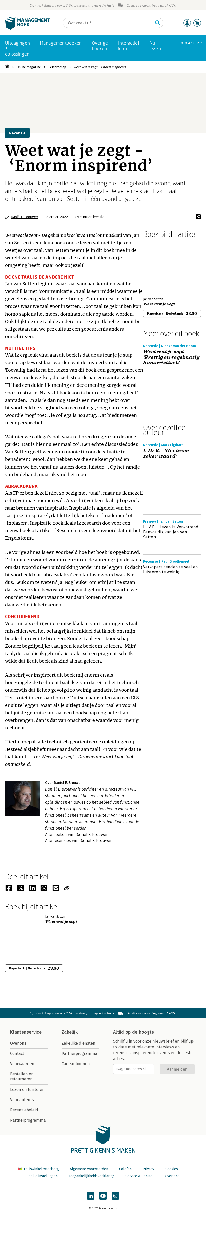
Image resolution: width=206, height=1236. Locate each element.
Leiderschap (57, 67)
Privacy (148, 1169)
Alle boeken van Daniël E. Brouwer (76, 834)
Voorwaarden (22, 1063)
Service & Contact (139, 1176)
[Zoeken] (157, 23)
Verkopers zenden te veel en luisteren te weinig (170, 569)
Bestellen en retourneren (22, 1077)
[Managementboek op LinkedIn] (90, 1196)
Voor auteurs (22, 1099)
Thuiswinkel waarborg (41, 1169)
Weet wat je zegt (21, 235)
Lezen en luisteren (27, 1089)
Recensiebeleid (24, 1110)
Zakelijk (70, 1032)
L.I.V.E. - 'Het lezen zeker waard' (166, 453)
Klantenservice (26, 1032)
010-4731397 (191, 43)
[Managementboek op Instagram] (115, 1196)
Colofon (125, 1169)
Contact (17, 1053)
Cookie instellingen (42, 1176)
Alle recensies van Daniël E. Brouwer (78, 840)
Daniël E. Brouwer (24, 217)
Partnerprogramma (28, 1120)
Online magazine (29, 67)
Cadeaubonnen (76, 1063)
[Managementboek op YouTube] (103, 1196)
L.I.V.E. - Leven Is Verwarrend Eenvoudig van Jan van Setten (171, 532)
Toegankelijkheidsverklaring (91, 1176)
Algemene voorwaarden (89, 1169)
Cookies (171, 1169)
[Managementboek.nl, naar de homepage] (27, 28)
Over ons (18, 1043)
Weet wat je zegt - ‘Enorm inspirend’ (100, 67)
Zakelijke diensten (78, 1043)
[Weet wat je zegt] (160, 267)
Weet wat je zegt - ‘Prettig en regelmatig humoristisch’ (171, 357)
